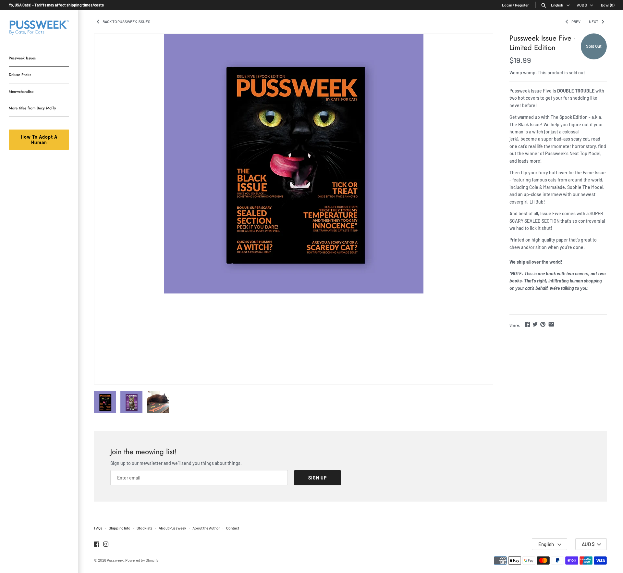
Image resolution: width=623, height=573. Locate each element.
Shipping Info (119, 528)
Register (522, 5)
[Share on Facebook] (527, 324)
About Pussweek (172, 528)
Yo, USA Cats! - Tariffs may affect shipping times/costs (56, 5)
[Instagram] (105, 545)
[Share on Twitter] (535, 324)
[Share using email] (551, 324)
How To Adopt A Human (39, 139)
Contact (232, 528)
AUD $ (582, 5)
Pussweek (115, 560)
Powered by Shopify (142, 560)
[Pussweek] (39, 27)
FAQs (98, 528)
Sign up (317, 477)
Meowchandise (21, 91)
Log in (507, 5)
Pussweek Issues (22, 58)
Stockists (145, 528)
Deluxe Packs (20, 74)
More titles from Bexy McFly (32, 108)
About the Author (206, 528)
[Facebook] (96, 545)
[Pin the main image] (542, 324)
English (557, 5)
